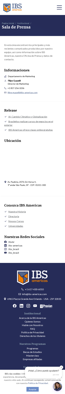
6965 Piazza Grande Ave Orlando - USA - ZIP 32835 (34, 298)
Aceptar (32, 389)
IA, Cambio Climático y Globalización (27, 116)
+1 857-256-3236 (16, 88)
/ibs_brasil (13, 249)
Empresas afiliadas (32, 359)
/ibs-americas (14, 245)
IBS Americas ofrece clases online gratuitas (30, 129)
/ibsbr (11, 241)
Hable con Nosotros (32, 325)
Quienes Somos (33, 321)
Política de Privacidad (32, 332)
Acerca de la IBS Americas (32, 317)
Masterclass (32, 355)
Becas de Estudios (32, 352)
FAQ (32, 328)
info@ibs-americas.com (34, 294)
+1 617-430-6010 (34, 289)
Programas (32, 348)
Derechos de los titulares (32, 335)
